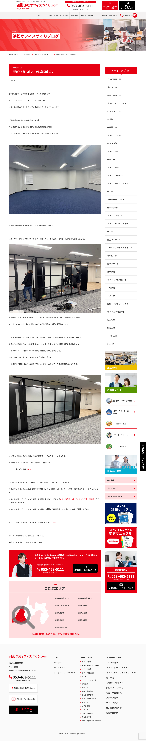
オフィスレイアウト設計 (117, 183)
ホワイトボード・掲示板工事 (119, 247)
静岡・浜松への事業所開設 (91, 721)
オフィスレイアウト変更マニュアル (121, 672)
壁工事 (110, 191)
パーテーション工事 (116, 199)
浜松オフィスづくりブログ (122, 400)
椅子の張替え (113, 207)
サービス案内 (48, 15)
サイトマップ (112, 488)
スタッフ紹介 (112, 697)
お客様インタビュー (94, 15)
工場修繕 (111, 287)
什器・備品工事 (87, 713)
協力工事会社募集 (114, 692)
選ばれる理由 (74, 15)
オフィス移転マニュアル (116, 667)
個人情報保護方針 (114, 707)
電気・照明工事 (114, 95)
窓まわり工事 (113, 263)
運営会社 (104, 15)
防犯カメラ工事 (114, 239)
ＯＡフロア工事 (114, 111)
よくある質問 (121, 446)
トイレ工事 (112, 335)
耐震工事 (111, 327)
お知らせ (111, 319)
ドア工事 (111, 295)
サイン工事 (112, 87)
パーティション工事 (79, 499)
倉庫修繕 (111, 271)
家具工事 (111, 159)
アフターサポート (121, 435)
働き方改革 (112, 143)
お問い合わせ (113, 15)
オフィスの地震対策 (116, 311)
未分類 (110, 119)
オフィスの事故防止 (116, 175)
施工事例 (83, 15)
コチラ (28, 469)
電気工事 (85, 702)
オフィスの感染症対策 (116, 279)
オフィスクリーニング (116, 135)
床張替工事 (112, 127)
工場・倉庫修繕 (87, 691)
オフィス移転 (65, 499)
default (110, 343)
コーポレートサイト (115, 496)
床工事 (91, 499)
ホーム (40, 15)
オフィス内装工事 (115, 215)
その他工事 (112, 255)
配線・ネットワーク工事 (117, 303)
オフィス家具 (113, 151)
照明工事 (85, 684)
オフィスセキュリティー (117, 223)
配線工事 (85, 687)
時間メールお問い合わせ (85, 569)
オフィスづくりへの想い (61, 15)
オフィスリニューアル (116, 103)
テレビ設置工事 (114, 79)
